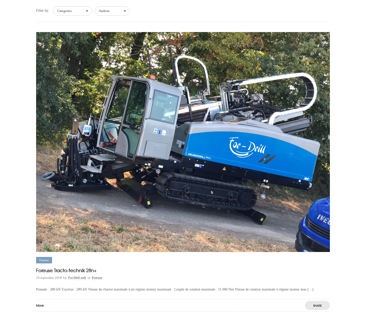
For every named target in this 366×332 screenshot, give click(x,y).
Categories (64, 11)
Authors (104, 11)
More (40, 305)
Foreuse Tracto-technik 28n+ (66, 270)
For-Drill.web (77, 278)
